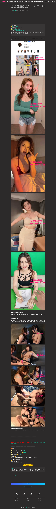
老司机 (11, 12)
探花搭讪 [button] (38, 1)
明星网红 (14, 10)
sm (11, 446)
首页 (11, 10)
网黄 (27, 446)
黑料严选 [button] (13, 1)
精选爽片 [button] (16, 1)
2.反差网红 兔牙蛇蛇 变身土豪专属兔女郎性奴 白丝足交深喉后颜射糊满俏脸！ (22, 438)
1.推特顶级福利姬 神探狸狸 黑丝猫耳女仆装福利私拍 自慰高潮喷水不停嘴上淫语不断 (23, 436)
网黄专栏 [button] (29, 1)
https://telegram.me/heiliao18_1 (17, 29)
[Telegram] (52, 1)
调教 (30, 446)
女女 (16, 446)
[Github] (54, 1)
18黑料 (26, 507)
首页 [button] (7, 1)
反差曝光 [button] (20, 1)
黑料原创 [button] (35, 1)
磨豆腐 (25, 446)
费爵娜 (33, 446)
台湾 (14, 446)
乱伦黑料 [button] (23, 1)
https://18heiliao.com (15, 27)
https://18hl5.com (15, 26)
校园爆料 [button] (26, 1)
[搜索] (46, 1)
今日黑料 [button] (10, 1)
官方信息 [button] (41, 1)
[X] (50, 1)
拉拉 (19, 446)
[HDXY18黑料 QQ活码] (48, 1)
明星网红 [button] (32, 1)
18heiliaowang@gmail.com (20, 30)
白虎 (22, 446)
